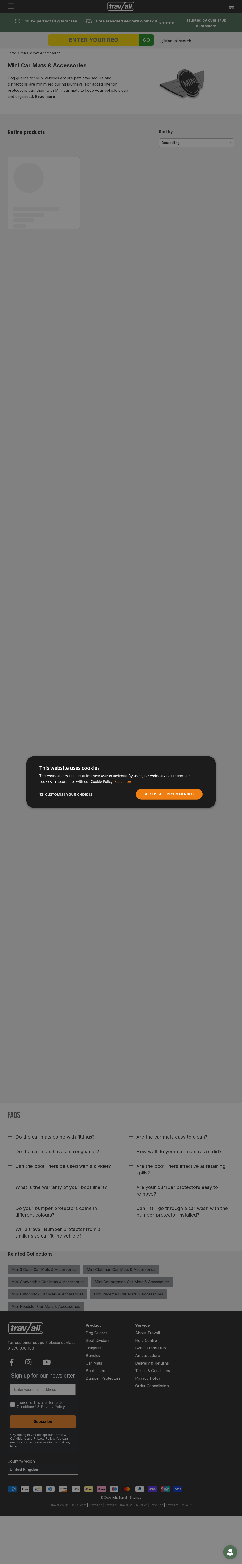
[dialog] (121, 782)
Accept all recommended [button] (169, 794)
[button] (65, 794)
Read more (123, 781)
